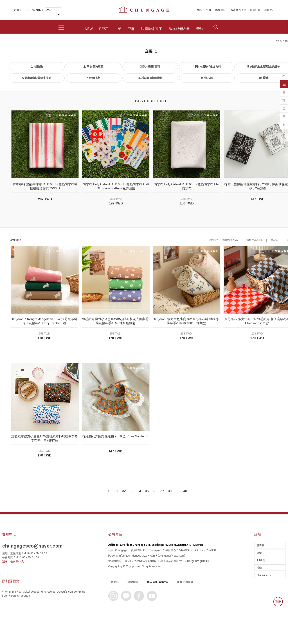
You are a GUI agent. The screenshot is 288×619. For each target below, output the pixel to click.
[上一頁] (108, 491)
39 (177, 491)
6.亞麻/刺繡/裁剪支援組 (37, 78)
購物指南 (133, 582)
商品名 (275, 240)
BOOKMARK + (34, 10)
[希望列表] (284, 114)
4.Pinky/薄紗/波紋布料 (207, 66)
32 (124, 491)
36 (154, 491)
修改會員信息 (238, 10)
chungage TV (264, 575)
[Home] (284, 90)
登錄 (199, 10)
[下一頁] (192, 491)
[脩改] (284, 106)
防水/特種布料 (179, 29)
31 (116, 491)
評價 (259, 552)
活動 (259, 567)
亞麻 (131, 29)
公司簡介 (16, 10)
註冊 (208, 10)
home (279, 40)
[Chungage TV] (284, 122)
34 (139, 491)
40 (185, 491)
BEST (103, 29)
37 (162, 491)
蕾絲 (199, 29)
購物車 (219, 10)
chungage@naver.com (171, 555)
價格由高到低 (254, 240)
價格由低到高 (230, 240)
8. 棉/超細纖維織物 (150, 78)
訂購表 (260, 545)
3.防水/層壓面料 (150, 66)
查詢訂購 (255, 10)
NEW (89, 29)
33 (131, 491)
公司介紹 (113, 582)
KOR (54, 10)
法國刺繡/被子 (151, 29)
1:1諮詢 (261, 560)
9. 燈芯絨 (207, 78)
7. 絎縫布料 (93, 78)
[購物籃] (284, 98)
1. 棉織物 (37, 66)
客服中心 (269, 10)
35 (147, 491)
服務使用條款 (185, 582)
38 (170, 491)
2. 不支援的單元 (93, 66)
